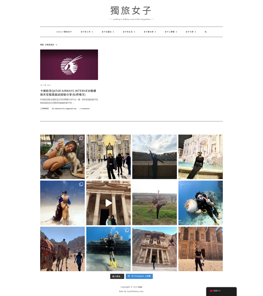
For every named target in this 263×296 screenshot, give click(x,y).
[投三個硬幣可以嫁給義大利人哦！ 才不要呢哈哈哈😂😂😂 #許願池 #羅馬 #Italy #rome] (200, 157)
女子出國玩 (107, 32)
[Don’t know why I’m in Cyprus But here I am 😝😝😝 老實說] (154, 203)
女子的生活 (128, 32)
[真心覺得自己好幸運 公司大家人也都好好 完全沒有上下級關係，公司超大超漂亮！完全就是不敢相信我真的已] (108, 157)
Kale (140, 287)
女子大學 (190, 32)
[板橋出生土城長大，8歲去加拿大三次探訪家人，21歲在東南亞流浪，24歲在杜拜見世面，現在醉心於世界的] (62, 249)
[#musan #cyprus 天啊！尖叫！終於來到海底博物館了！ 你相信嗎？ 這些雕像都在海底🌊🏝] (62, 203)
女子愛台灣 (149, 32)
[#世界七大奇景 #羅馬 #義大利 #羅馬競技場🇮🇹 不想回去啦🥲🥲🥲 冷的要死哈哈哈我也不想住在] (154, 157)
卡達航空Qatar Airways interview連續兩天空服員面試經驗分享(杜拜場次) (68, 92)
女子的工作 (86, 32)
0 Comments (84, 109)
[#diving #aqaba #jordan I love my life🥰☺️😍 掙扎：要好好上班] (200, 203)
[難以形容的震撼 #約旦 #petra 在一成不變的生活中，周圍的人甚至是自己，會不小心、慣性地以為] (154, 249)
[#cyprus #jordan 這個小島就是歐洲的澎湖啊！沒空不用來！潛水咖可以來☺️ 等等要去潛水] (108, 203)
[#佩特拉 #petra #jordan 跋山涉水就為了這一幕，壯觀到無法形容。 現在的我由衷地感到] (200, 249)
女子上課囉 (170, 32)
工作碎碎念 (44, 109)
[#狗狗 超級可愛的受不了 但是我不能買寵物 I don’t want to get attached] (62, 157)
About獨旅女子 (64, 32)
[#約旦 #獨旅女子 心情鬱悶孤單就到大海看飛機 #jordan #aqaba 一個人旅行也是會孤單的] (108, 249)
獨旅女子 (131, 10)
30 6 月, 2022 (45, 85)
